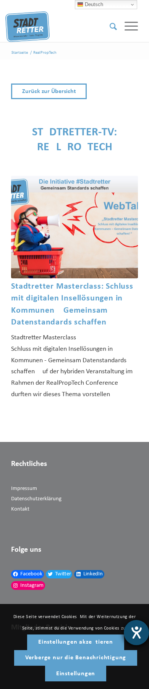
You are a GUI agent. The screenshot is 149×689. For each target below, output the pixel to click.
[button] (74, 91)
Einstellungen (75, 674)
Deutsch (93, 4)
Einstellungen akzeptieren (75, 642)
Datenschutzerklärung (36, 499)
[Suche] (109, 26)
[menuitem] (109, 26)
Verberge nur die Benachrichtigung (75, 658)
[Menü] (127, 26)
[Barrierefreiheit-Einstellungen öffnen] (136, 632)
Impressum (24, 488)
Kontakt (20, 509)
